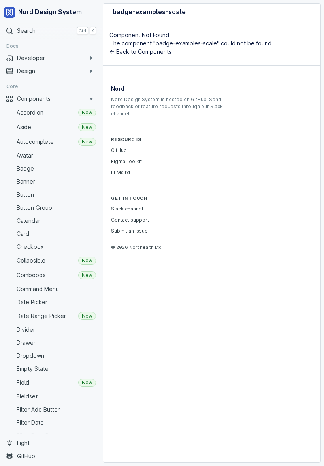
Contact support (130, 220)
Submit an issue (129, 231)
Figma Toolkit (126, 161)
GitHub (119, 150)
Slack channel (127, 209)
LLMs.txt (120, 172)
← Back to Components (140, 51)
